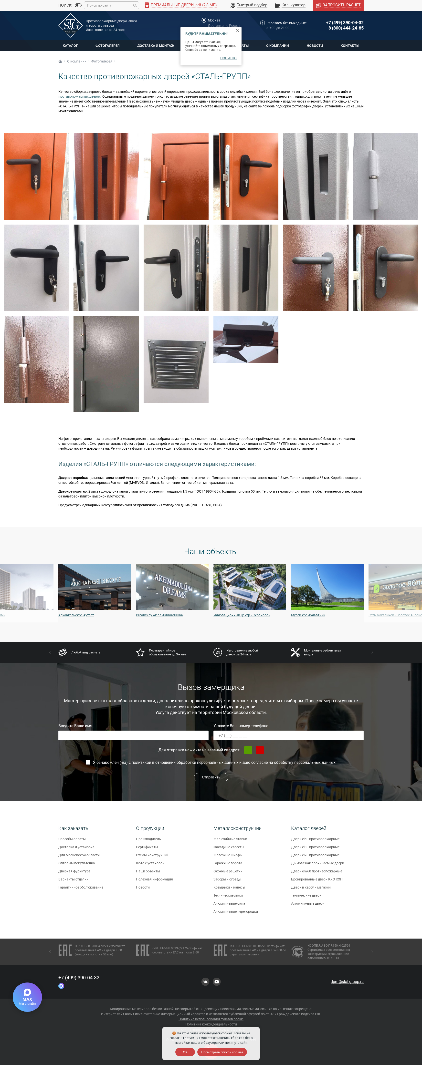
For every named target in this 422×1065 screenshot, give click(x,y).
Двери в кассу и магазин (311, 887)
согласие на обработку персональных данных (293, 762)
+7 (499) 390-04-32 (345, 22)
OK (185, 1052)
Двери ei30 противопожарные (315, 847)
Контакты (350, 46)
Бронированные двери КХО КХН (317, 879)
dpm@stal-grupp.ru (347, 981)
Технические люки (228, 895)
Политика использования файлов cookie (211, 1019)
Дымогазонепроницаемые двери (317, 863)
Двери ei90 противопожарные (315, 855)
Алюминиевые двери (308, 903)
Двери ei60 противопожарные (315, 839)
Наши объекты (148, 871)
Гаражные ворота (227, 863)
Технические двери (306, 895)
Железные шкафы (228, 855)
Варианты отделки (73, 879)
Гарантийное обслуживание (80, 887)
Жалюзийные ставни (230, 839)
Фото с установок (150, 863)
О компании (277, 46)
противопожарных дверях (79, 96)
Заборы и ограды (227, 879)
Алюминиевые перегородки (235, 911)
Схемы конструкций (152, 855)
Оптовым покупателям (76, 863)
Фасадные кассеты (228, 847)
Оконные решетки (228, 871)
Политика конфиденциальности (211, 1024)
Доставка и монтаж (155, 46)
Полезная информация (154, 879)
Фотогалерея (107, 46)
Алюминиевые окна (229, 903)
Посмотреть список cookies (222, 1052)
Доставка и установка (76, 847)
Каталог (70, 46)
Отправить (211, 777)
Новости (315, 46)
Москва (214, 20)
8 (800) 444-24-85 (346, 28)
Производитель (148, 839)
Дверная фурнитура (74, 871)
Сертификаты (147, 847)
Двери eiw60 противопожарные (316, 871)
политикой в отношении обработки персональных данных (185, 762)
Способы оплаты (72, 839)
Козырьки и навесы (229, 887)
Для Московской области (79, 855)
